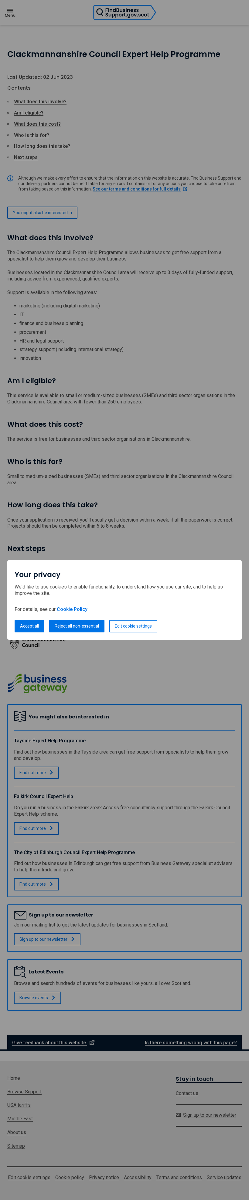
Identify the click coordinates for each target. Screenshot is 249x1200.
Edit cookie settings (133, 626)
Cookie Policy (72, 609)
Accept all (29, 626)
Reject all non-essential (77, 626)
